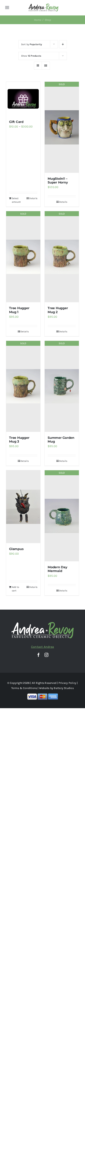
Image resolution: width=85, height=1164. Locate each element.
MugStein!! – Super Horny (58, 180)
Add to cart (15, 589)
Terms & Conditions (24, 688)
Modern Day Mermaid (57, 569)
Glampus (16, 549)
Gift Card (16, 122)
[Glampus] (23, 506)
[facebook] (39, 655)
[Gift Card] (23, 99)
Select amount (16, 200)
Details (33, 198)
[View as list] (46, 65)
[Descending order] (63, 44)
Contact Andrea (42, 647)
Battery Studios (64, 688)
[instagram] (46, 655)
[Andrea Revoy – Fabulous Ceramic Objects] (43, 5)
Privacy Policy (67, 683)
